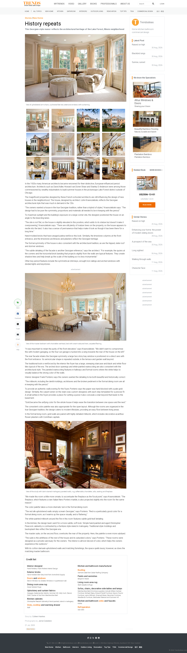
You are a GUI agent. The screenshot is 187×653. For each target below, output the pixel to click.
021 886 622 (52, 643)
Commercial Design (145, 11)
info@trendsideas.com (68, 643)
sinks (101, 601)
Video (71, 4)
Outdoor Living (97, 11)
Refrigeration (84, 607)
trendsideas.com (86, 643)
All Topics (37, 11)
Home (27, 11)
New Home (49, 11)
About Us (125, 4)
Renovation (111, 11)
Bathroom (71, 11)
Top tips (123, 11)
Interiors (83, 11)
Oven (29, 605)
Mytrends (59, 4)
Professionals (109, 4)
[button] (18, 302)
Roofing (81, 570)
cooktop (37, 605)
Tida (132, 11)
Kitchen (60, 11)
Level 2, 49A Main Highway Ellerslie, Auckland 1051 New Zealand (117, 643)
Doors (30, 578)
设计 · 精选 (160, 11)
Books (93, 4)
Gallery (82, 4)
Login (162, 4)
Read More (147, 205)
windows (41, 578)
